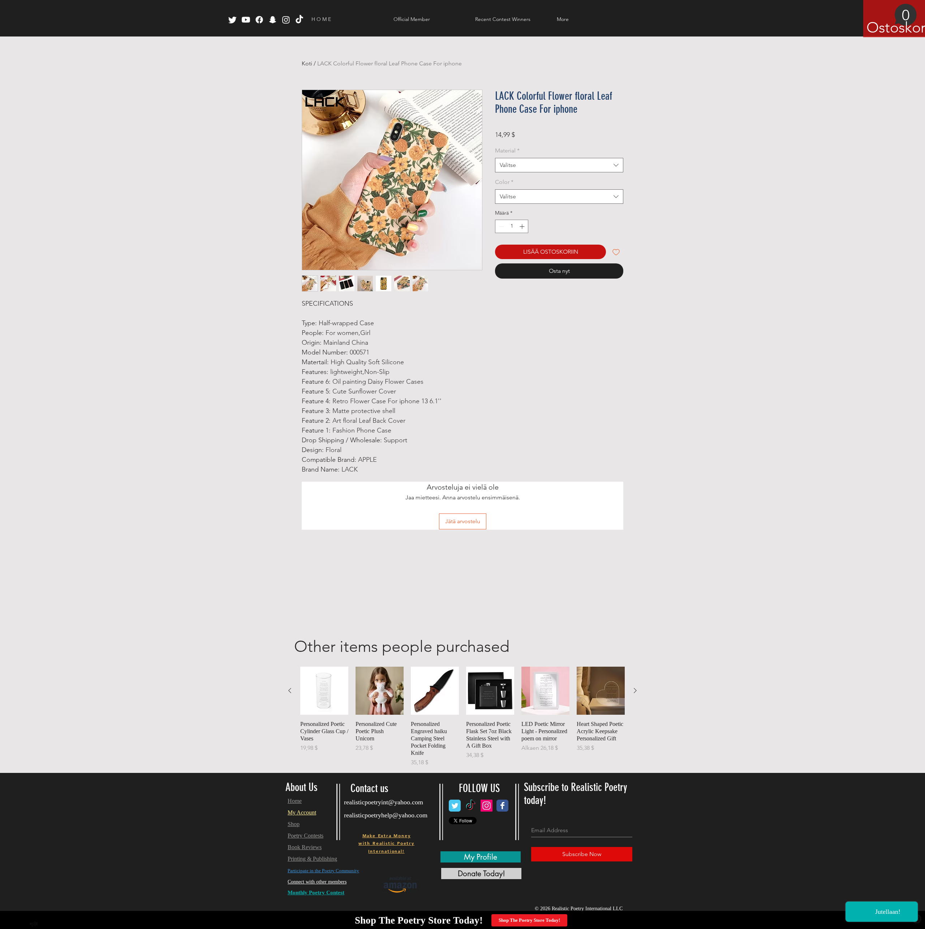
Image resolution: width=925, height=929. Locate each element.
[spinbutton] (511, 226)
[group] (462, 716)
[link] (891, 20)
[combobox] (559, 165)
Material (507, 150)
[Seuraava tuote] (635, 690)
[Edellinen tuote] (289, 690)
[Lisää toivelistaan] (616, 252)
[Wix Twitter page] (455, 806)
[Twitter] (232, 20)
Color (504, 182)
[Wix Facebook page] (502, 806)
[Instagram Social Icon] (486, 806)
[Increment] (522, 226)
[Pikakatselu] (324, 691)
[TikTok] (299, 20)
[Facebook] (259, 20)
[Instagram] (286, 20)
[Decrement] (500, 226)
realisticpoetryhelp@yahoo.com (385, 815)
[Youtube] (246, 20)
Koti (307, 63)
